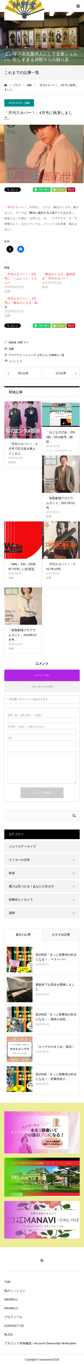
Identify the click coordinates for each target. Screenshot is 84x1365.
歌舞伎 (12, 462)
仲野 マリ (23, 342)
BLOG (8, 1334)
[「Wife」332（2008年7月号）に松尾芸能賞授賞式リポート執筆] (23, 540)
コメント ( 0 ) (42, 675)
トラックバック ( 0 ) (42, 686)
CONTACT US (14, 1325)
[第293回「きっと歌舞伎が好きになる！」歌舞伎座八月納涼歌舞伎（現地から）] (20, 1079)
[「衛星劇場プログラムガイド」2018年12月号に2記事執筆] (23, 606)
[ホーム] (5, 85)
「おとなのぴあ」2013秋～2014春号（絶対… (60, 436)
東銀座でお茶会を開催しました (55, 987)
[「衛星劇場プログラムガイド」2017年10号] (61, 474)
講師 (12, 912)
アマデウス (15, 355)
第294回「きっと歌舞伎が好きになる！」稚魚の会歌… (56, 1017)
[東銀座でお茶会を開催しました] (20, 989)
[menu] (78, 6)
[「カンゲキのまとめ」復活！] (20, 1049)
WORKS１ (11, 1299)
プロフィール (13, 1317)
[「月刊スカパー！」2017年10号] (61, 540)
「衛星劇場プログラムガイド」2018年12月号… (22, 634)
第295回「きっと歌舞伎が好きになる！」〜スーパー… (56, 957)
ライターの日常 (19, 860)
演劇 (27, 102)
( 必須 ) (25, 715)
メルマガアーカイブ (22, 846)
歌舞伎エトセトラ (21, 899)
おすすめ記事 (61, 934)
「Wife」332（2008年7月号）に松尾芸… (22, 566)
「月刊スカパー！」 (17, 207)
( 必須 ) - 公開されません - (27, 727)
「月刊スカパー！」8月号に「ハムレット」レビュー (20, 278)
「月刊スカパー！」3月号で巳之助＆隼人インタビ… (22, 448)
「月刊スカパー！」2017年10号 (60, 566)
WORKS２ (11, 1308)
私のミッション (14, 1290)
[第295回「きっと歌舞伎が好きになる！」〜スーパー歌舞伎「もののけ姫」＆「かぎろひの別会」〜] (20, 959)
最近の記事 (23, 934)
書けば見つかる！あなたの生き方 (31, 886)
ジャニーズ (29, 355)
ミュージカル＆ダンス (59, 450)
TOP (7, 1282)
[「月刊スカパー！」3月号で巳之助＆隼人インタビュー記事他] (23, 420)
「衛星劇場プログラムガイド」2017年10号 (60, 502)
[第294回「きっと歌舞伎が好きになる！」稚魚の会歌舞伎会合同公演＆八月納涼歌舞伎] (20, 1019)
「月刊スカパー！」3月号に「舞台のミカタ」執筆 (20, 303)
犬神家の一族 (56, 355)
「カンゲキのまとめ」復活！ (55, 1046)
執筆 (48, 516)
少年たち (42, 355)
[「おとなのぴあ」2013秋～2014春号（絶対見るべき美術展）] (61, 414)
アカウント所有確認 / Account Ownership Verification (40, 1343)
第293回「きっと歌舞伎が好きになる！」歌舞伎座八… (56, 1076)
